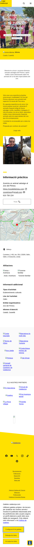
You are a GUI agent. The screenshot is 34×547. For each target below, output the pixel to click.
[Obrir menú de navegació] (30, 3)
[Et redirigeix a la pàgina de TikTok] (27, 456)
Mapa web (17, 480)
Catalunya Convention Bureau (17, 497)
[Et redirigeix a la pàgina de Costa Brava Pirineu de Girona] (25, 350)
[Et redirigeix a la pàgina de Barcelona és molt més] (25, 335)
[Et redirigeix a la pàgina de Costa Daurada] (9, 335)
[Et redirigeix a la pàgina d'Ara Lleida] (9, 351)
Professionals (17, 495)
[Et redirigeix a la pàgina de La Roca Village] (9, 403)
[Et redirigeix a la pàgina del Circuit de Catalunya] (25, 388)
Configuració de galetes (13, 529)
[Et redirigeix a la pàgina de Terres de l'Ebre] (9, 342)
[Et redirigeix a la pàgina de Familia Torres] (25, 403)
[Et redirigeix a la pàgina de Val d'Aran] (25, 358)
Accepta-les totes (11, 541)
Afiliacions (17, 492)
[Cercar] (23, 3)
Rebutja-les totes (11, 535)
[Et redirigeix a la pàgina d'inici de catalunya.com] (17, 445)
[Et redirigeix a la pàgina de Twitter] (17, 456)
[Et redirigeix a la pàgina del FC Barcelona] (9, 388)
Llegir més (17, 130)
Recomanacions (17, 471)
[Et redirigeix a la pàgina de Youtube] (12, 456)
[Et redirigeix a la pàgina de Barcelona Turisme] (25, 342)
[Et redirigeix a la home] (6, 3)
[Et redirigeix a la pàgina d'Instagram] (22, 456)
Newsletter (17, 478)
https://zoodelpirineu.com (13, 189)
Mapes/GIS (17, 476)
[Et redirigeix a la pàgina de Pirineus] (9, 358)
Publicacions (17, 473)
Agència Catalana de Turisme (17, 490)
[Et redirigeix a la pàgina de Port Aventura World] (25, 395)
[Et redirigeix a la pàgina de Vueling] (9, 395)
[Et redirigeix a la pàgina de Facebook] (6, 456)
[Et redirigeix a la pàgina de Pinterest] (17, 461)
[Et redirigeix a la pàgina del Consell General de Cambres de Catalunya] (9, 366)
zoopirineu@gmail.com (12, 192)
